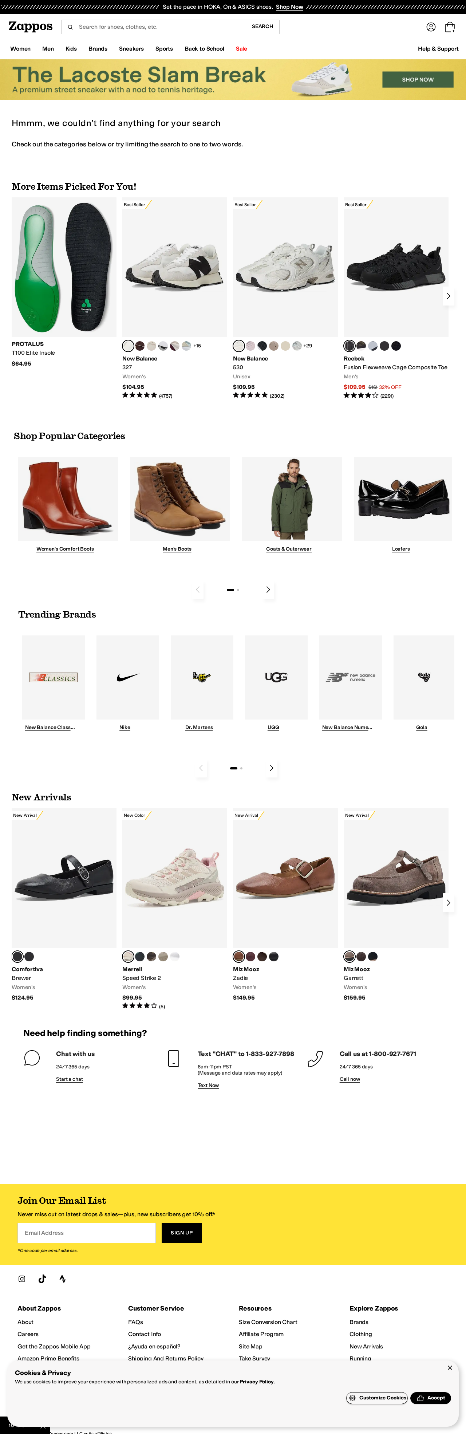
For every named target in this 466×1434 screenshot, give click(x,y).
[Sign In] (431, 27)
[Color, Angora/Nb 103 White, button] (186, 346)
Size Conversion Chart (268, 1322)
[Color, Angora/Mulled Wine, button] (175, 346)
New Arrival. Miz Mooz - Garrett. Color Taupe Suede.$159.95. (396, 904)
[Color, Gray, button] (373, 346)
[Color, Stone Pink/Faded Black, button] (250, 346)
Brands (359, 1322)
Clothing (361, 1334)
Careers (28, 1334)
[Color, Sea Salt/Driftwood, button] (274, 346)
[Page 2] (238, 590)
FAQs (135, 1322)
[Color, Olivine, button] (151, 956)
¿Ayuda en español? (154, 1346)
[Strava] (63, 1279)
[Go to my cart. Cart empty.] (450, 27)
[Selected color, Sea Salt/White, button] (128, 346)
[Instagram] (22, 1279)
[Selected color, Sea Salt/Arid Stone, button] (239, 346)
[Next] (448, 296)
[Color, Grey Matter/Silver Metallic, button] (297, 346)
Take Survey (254, 1358)
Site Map (250, 1346)
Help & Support (438, 48)
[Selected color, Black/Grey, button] (349, 346)
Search (262, 26)
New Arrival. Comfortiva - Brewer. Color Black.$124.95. (64, 904)
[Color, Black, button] (274, 956)
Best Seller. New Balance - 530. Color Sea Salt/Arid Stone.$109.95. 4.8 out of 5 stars (285, 298)
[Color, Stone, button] (163, 956)
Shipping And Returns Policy (166, 1358)
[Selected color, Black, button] (17, 956)
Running (360, 1358)
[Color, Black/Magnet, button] (262, 346)
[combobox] (153, 27)
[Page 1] (230, 590)
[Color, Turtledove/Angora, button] (285, 346)
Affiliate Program (261, 1334)
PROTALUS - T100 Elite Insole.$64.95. (64, 282)
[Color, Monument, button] (140, 956)
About (25, 1322)
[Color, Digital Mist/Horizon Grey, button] (163, 346)
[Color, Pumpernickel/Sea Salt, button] (140, 346)
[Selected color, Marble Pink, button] (128, 956)
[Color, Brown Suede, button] (361, 956)
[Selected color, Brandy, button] (239, 956)
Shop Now (289, 6)
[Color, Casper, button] (175, 956)
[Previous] (198, 589)
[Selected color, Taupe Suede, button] (349, 956)
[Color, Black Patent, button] (29, 956)
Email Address (44, 1232)
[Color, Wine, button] (250, 956)
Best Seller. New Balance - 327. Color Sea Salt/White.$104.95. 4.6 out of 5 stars (174, 298)
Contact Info (144, 1334)
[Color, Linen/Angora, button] (151, 346)
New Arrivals (366, 1346)
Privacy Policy (256, 1382)
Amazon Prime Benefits (48, 1358)
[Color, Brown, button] (361, 346)
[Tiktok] (42, 1279)
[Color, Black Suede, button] (373, 956)
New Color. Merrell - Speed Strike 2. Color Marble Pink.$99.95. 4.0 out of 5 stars (174, 909)
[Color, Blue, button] (384, 346)
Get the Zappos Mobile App (54, 1346)
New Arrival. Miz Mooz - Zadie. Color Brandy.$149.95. (285, 904)
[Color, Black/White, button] (396, 346)
